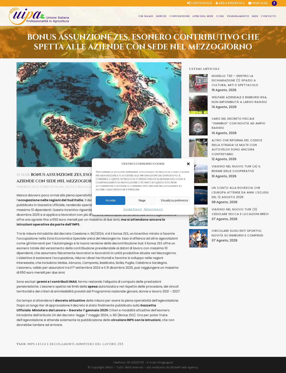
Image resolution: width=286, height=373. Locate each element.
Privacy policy (153, 209)
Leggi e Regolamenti (83, 187)
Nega (142, 200)
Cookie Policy (132, 209)
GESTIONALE (201, 3)
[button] (188, 164)
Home (59, 187)
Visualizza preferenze (174, 200)
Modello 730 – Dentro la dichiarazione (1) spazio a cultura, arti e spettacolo (235, 80)
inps (31, 344)
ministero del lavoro (96, 344)
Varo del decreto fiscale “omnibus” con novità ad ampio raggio (238, 123)
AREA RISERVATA (231, 3)
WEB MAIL (259, 3)
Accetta (110, 200)
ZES (120, 344)
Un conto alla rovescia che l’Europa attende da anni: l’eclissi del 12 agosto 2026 (240, 192)
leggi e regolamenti (55, 344)
